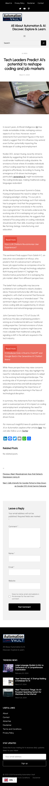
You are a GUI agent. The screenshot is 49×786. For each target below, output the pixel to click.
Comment (13, 526)
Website (12, 581)
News (25, 53)
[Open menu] (24, 36)
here (40, 427)
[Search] (43, 43)
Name (12, 553)
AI (22, 53)
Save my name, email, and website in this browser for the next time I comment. (25, 596)
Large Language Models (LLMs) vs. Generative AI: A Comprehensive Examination (29, 667)
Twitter (25, 431)
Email (11, 567)
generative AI (19, 176)
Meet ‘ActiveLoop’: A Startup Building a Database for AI (30, 679)
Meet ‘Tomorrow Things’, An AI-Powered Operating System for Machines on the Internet (28, 692)
